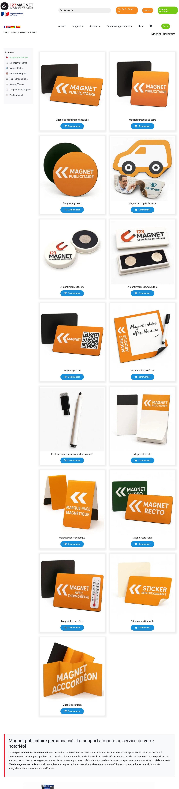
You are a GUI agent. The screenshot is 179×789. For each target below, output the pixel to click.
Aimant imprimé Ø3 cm (72, 287)
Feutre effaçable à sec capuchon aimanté (72, 454)
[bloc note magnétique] (142, 389)
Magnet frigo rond (72, 203)
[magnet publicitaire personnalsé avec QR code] (72, 305)
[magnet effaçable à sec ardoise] (142, 305)
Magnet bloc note (142, 454)
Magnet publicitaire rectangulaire (72, 119)
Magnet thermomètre (72, 621)
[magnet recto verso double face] (142, 472)
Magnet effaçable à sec (142, 370)
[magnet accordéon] (72, 639)
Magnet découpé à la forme (142, 203)
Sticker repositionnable (142, 621)
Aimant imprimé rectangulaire (143, 287)
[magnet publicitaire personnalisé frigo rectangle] (72, 54)
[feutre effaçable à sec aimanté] (72, 389)
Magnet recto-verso (142, 537)
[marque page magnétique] (72, 472)
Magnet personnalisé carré (142, 119)
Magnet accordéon (72, 704)
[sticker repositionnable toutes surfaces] (142, 556)
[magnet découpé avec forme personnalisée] (142, 138)
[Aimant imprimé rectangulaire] (142, 222)
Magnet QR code (72, 370)
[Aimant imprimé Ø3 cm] (72, 222)
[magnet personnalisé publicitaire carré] (142, 54)
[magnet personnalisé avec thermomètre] (72, 556)
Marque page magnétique (72, 537)
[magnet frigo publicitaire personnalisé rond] (72, 138)
